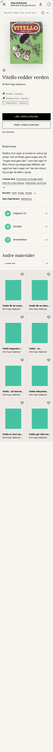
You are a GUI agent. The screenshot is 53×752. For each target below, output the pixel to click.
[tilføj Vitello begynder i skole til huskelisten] (22, 317)
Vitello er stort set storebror (12, 435)
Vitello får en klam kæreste (13, 183)
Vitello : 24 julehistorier (35, 349)
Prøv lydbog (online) (26, 124)
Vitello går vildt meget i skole (39, 435)
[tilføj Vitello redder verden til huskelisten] (4, 70)
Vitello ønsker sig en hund (35, 183)
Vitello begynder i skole (11, 349)
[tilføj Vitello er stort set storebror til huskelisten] (22, 403)
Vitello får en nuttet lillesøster (13, 306)
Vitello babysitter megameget (38, 392)
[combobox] (26, 13)
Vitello (14, 193)
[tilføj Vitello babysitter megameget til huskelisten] (48, 360)
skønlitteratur (26, 199)
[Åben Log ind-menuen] (40, 4)
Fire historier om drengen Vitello (29, 179)
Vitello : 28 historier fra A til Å (12, 392)
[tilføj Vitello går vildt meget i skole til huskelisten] (48, 403)
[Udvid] (4, 187)
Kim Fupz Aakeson (15, 84)
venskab (28, 193)
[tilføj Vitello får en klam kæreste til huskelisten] (48, 274)
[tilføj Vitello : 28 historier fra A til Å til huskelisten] (22, 360)
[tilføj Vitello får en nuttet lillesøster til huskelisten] (22, 274)
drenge (21, 193)
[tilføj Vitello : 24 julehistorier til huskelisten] (48, 317)
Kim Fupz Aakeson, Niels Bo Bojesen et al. (12, 438)
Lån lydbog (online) (26, 116)
